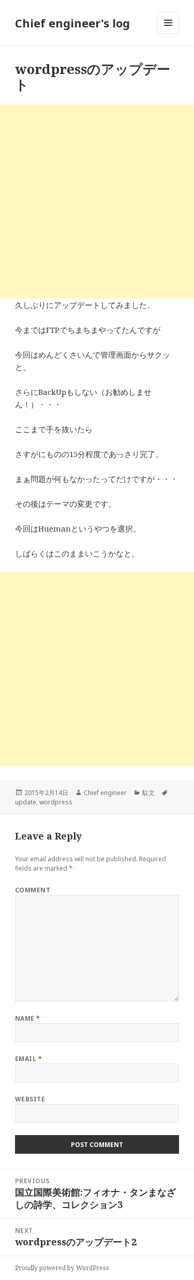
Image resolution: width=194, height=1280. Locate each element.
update (25, 802)
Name (27, 1018)
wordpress (55, 802)
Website (30, 1099)
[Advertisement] (97, 202)
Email (28, 1058)
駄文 (148, 792)
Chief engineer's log (72, 23)
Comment (32, 890)
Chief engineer (105, 792)
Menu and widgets (168, 33)
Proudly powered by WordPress (62, 1267)
